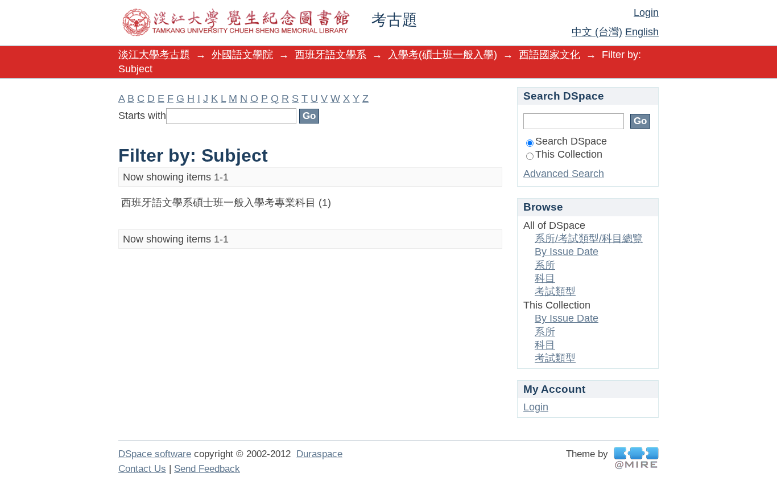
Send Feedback (207, 468)
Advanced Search (563, 173)
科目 (545, 278)
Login (646, 12)
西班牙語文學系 (330, 54)
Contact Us (142, 468)
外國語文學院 (242, 54)
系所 (545, 265)
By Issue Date (566, 251)
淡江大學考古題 (154, 54)
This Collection (568, 154)
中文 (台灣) (597, 32)
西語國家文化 (549, 54)
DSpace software (154, 454)
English (642, 32)
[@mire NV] (636, 458)
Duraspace (319, 454)
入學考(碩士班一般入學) (442, 54)
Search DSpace (571, 141)
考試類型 (555, 291)
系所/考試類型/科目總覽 (589, 238)
